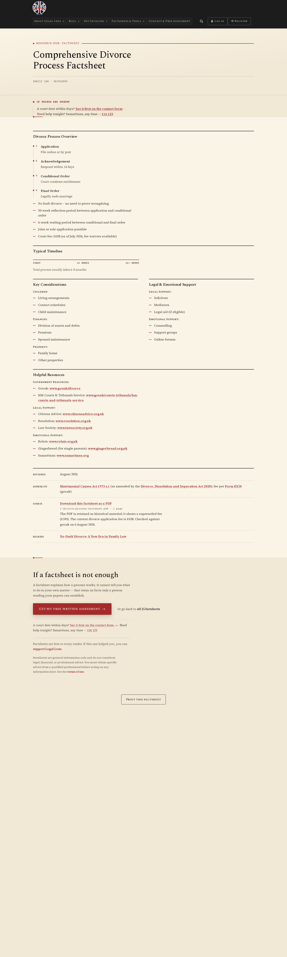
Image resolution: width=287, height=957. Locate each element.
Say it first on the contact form (99, 108)
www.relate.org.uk (63, 441)
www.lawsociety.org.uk (74, 428)
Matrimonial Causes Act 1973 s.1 (85, 486)
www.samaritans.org (73, 455)
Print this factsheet (143, 699)
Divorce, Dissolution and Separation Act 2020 (176, 486)
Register (241, 21)
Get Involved (94, 21)
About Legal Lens (47, 21)
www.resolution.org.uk (73, 421)
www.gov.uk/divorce (65, 388)
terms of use (76, 672)
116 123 (107, 114)
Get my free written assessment (72, 608)
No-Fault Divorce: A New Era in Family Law (93, 536)
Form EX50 (233, 486)
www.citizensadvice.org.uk (83, 414)
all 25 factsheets (148, 609)
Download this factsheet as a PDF (86, 503)
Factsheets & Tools (126, 21)
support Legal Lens (47, 649)
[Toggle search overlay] (201, 21)
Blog (72, 21)
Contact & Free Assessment (169, 21)
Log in (219, 21)
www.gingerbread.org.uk (107, 448)
